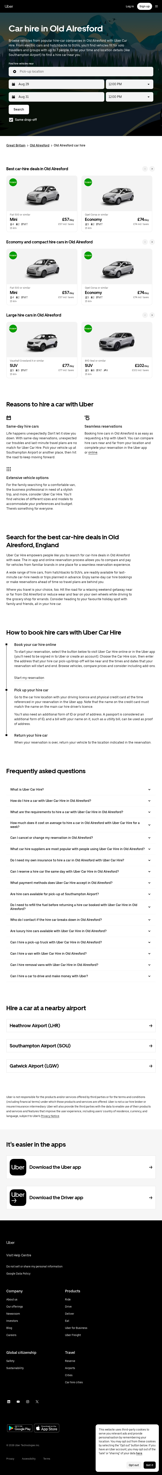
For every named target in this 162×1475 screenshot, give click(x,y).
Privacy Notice (50, 1116)
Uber (9, 6)
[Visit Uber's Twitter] (37, 1401)
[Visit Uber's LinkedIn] (8, 1401)
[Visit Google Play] (19, 1428)
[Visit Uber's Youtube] (18, 1401)
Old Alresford (39, 145)
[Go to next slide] (152, 169)
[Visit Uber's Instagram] (27, 1401)
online (92, 452)
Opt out (134, 1465)
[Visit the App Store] (46, 1428)
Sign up (144, 6)
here (139, 1453)
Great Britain (15, 145)
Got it (149, 1465)
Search (19, 109)
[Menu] (156, 6)
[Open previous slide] (145, 169)
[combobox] (85, 71)
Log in (130, 6)
